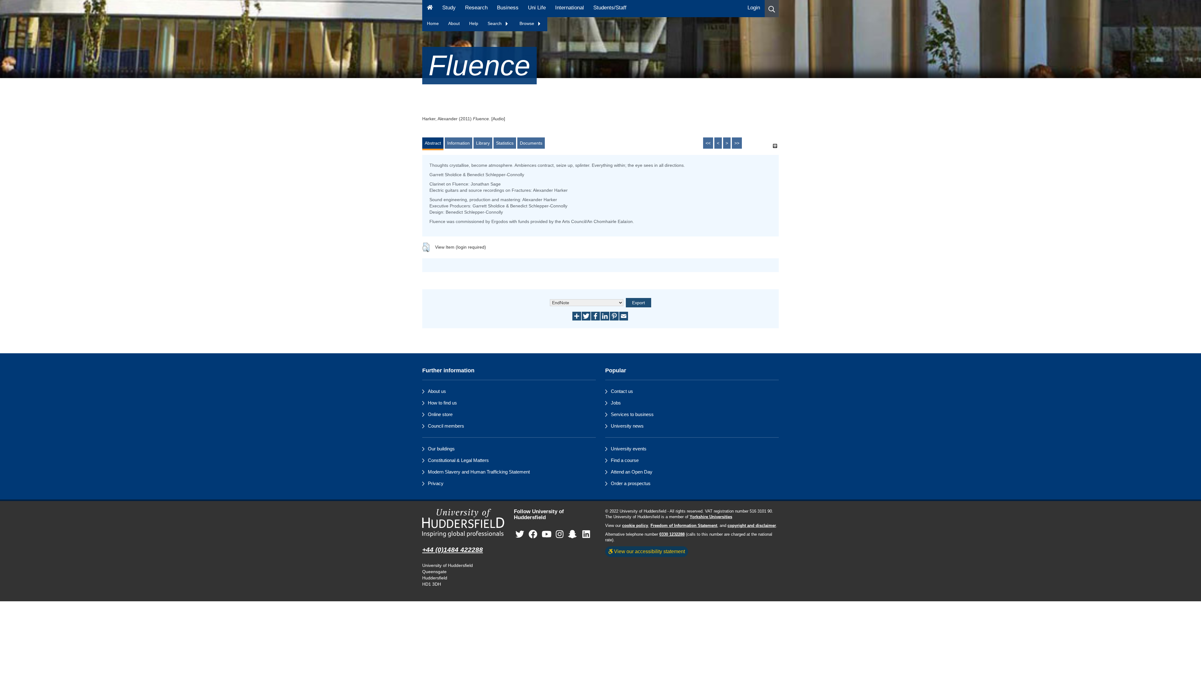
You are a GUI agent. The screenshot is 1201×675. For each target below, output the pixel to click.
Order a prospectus (631, 483)
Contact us (622, 391)
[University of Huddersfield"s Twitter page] (519, 534)
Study (449, 8)
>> (736, 143)
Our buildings (441, 448)
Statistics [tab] (505, 143)
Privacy (435, 483)
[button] (772, 8)
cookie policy (635, 526)
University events (628, 448)
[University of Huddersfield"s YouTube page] (547, 534)
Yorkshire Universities (711, 517)
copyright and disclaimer (751, 526)
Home (433, 23)
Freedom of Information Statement (684, 526)
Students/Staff (609, 8)
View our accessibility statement (649, 551)
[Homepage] (430, 8)
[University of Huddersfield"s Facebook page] (533, 534)
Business (508, 8)
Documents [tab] (531, 143)
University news (627, 426)
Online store (440, 414)
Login (753, 8)
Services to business (632, 414)
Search (495, 23)
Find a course (625, 460)
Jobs (616, 402)
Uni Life (537, 8)
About (454, 23)
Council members (446, 426)
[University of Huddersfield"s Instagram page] (560, 534)
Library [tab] (483, 143)
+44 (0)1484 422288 (452, 549)
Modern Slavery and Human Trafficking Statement (479, 471)
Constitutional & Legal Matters (458, 460)
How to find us (442, 402)
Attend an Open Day (631, 471)
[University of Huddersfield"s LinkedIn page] (586, 534)
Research (476, 8)
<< (708, 143)
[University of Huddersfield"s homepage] (463, 523)
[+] (775, 146)
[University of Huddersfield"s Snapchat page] (573, 534)
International (569, 8)
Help (473, 23)
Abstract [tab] (433, 143)
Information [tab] (458, 143)
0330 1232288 (672, 534)
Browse (527, 23)
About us (437, 391)
